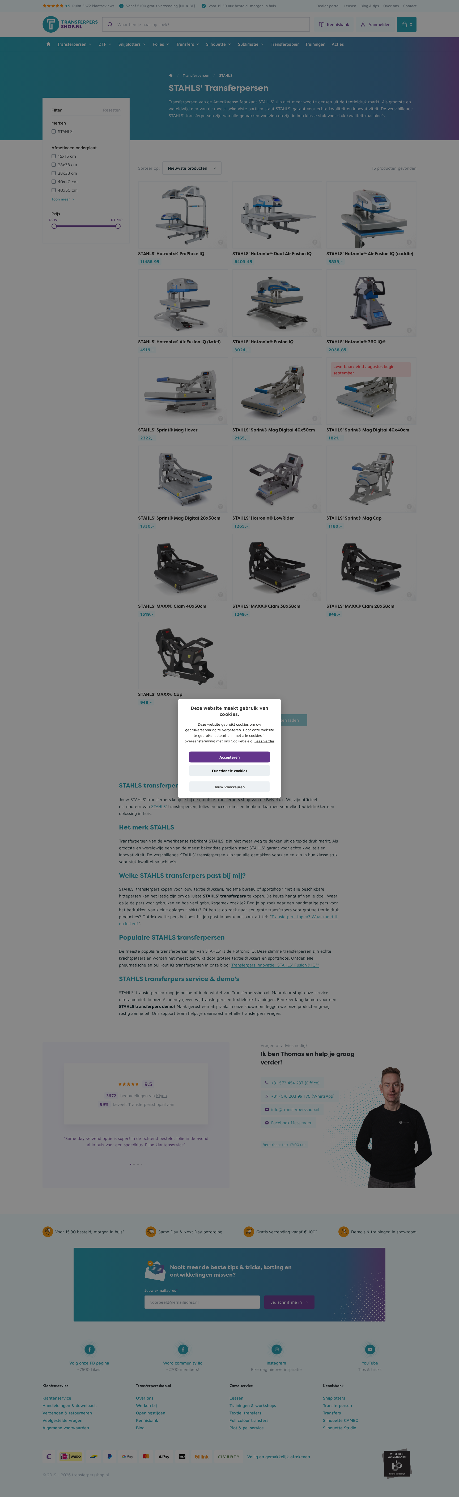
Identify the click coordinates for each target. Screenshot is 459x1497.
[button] (229, 786)
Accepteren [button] (229, 757)
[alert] (229, 748)
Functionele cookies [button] (229, 770)
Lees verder (264, 740)
